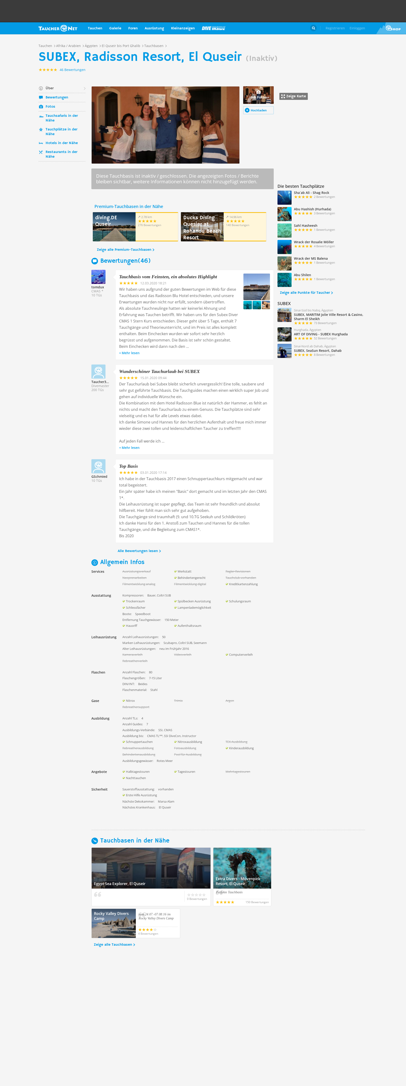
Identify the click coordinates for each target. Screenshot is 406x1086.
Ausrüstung (154, 28)
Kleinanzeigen (183, 28)
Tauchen (95, 28)
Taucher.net (58, 28)
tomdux (97, 287)
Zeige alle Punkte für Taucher (305, 292)
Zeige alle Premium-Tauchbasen (124, 249)
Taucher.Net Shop (391, 28)
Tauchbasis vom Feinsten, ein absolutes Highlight (168, 276)
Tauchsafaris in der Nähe (62, 118)
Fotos (50, 106)
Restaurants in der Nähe (61, 154)
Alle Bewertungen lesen (138, 551)
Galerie (115, 28)
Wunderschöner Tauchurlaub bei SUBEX (159, 371)
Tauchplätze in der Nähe (61, 132)
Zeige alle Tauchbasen (113, 944)
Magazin (213, 28)
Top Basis (128, 466)
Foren (133, 28)
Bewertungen (57, 97)
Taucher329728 (103, 382)
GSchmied (99, 476)
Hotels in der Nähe (62, 143)
